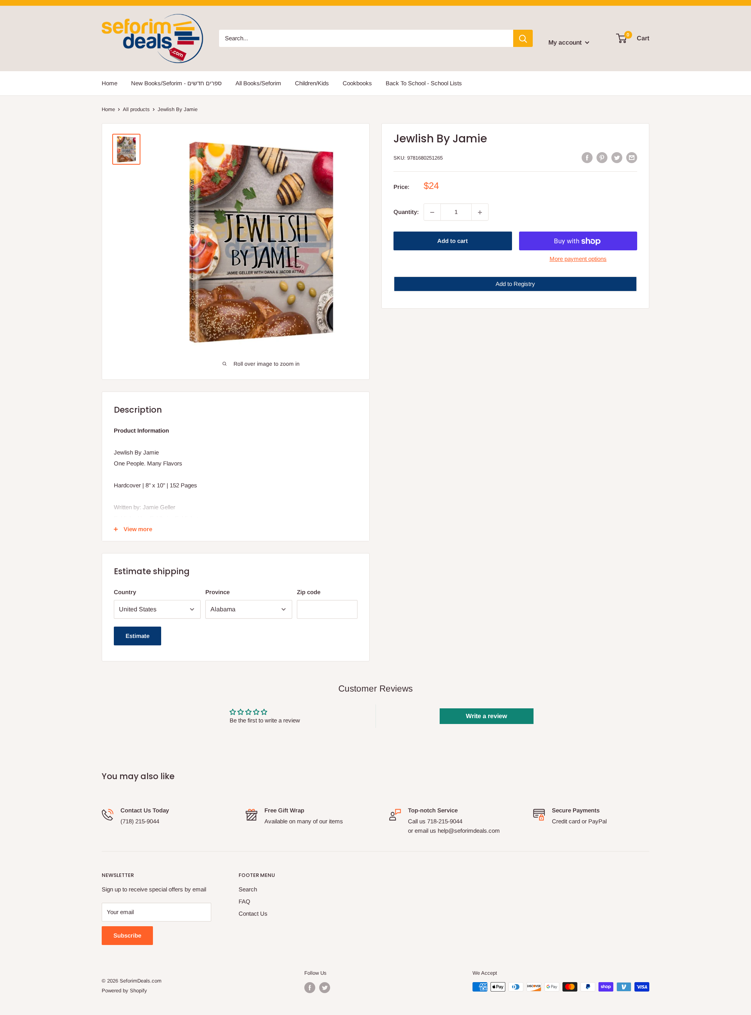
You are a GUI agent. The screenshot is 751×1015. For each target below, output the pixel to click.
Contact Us (253, 913)
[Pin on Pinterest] (601, 157)
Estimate (137, 635)
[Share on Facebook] (587, 157)
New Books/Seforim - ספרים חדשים (176, 83)
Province (217, 592)
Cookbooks (357, 83)
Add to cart (452, 241)
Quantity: (406, 212)
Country (125, 592)
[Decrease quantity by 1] (432, 212)
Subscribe (127, 935)
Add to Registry (515, 284)
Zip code (308, 592)
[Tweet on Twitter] (616, 157)
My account (565, 42)
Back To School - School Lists (424, 83)
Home (109, 83)
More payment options (578, 259)
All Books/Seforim (258, 83)
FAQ (244, 901)
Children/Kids (312, 83)
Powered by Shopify (124, 990)
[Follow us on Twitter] (324, 987)
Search (248, 889)
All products (136, 109)
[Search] (523, 38)
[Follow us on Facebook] (309, 987)
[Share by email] (631, 157)
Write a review (486, 716)
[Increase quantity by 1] (480, 212)
